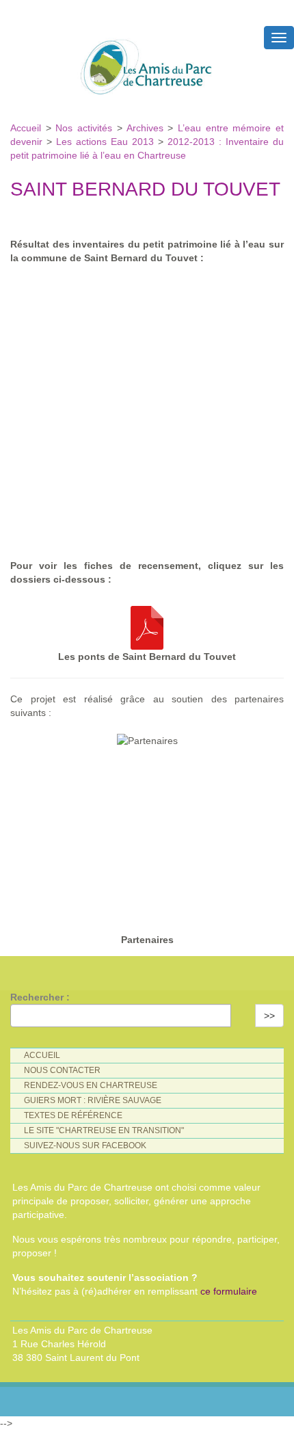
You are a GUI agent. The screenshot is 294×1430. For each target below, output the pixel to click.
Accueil (28, 127)
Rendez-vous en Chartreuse (90, 1085)
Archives (147, 127)
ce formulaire (228, 1291)
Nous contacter (62, 1070)
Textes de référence (73, 1115)
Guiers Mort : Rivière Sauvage (92, 1100)
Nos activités (83, 127)
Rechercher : (40, 997)
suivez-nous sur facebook (85, 1145)
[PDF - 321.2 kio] (147, 624)
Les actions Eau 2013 (105, 141)
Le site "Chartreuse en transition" (104, 1130)
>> (269, 1015)
